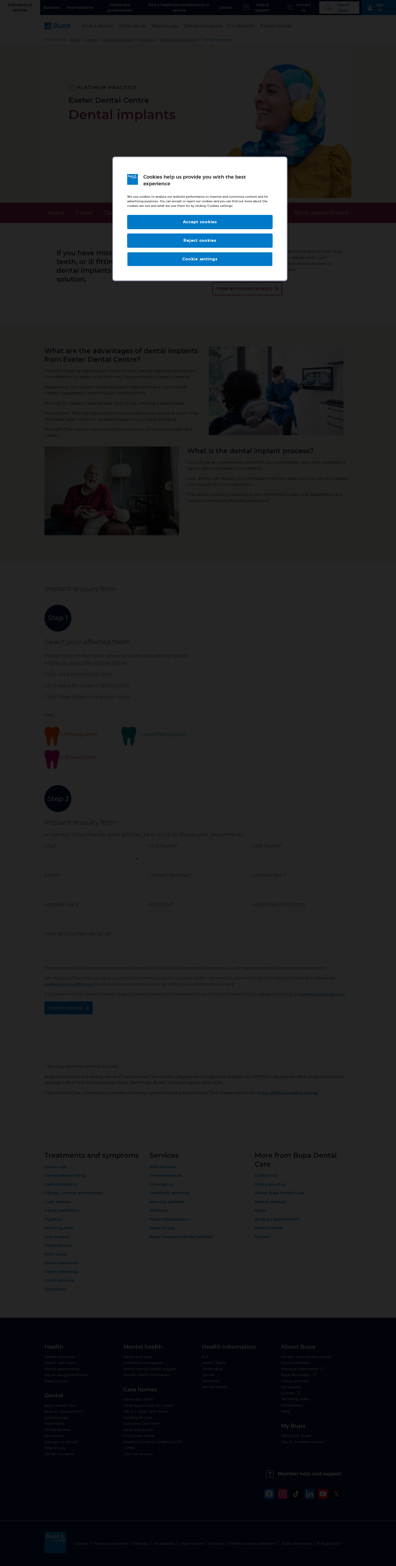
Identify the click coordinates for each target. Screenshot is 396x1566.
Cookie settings (199, 259)
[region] (199, 219)
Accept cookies (200, 222)
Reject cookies (199, 241)
